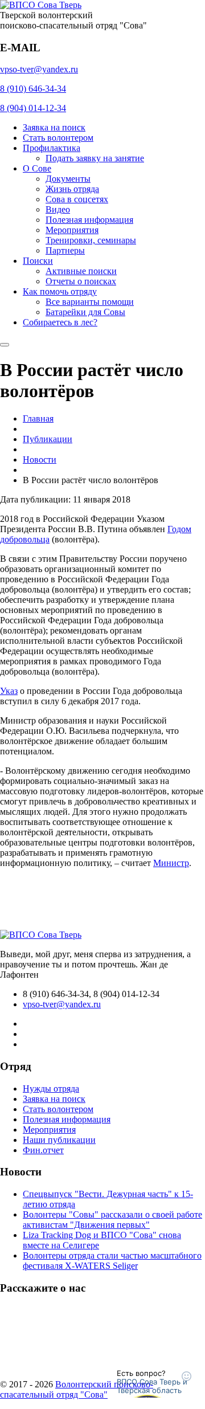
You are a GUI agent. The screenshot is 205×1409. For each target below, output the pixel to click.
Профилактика (51, 148)
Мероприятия (72, 230)
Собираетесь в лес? (60, 322)
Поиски (38, 261)
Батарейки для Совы (85, 312)
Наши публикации (59, 1140)
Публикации (47, 439)
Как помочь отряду (60, 291)
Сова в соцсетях (77, 199)
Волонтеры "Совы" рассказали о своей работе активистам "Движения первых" (112, 1220)
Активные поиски (81, 271)
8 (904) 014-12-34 (33, 108)
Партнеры (65, 250)
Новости (39, 459)
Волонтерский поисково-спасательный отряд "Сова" (76, 1389)
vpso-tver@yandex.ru (39, 69)
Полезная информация (89, 219)
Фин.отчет (43, 1150)
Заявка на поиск (54, 127)
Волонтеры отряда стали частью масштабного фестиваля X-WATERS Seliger (112, 1261)
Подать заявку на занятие (95, 158)
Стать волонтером (58, 137)
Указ (9, 691)
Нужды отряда (51, 1088)
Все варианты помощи (90, 302)
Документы (68, 178)
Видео (58, 209)
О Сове (37, 168)
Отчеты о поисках (81, 281)
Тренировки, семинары (91, 240)
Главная (38, 418)
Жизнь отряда (72, 189)
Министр (171, 863)
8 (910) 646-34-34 (33, 88)
